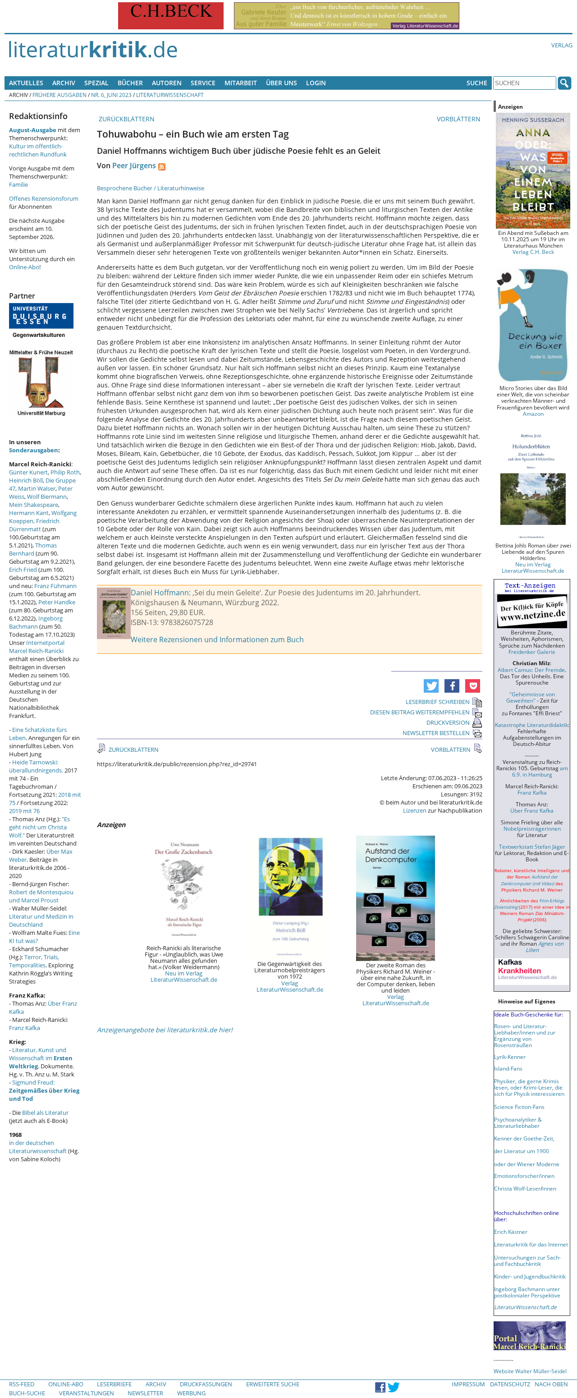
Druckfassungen (206, 1384)
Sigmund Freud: (44, 1090)
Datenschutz (510, 1384)
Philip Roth (65, 472)
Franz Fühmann (55, 586)
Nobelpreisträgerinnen (532, 828)
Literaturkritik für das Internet (531, 1244)
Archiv (63, 82)
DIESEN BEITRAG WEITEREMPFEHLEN (420, 712)
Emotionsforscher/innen (524, 1175)
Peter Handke (56, 602)
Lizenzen (414, 810)
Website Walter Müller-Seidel (530, 1371)
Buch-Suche (27, 1393)
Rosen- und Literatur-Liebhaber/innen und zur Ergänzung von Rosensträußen (524, 1035)
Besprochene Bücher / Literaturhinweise (150, 188)
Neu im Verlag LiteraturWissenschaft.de (184, 976)
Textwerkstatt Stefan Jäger (532, 846)
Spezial (96, 82)
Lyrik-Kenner (510, 1056)
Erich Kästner (510, 1231)
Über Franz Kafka (532, 810)
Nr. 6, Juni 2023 (111, 94)
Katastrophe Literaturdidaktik (531, 724)
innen (549, 1188)
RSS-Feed (21, 1384)
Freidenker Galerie (531, 651)
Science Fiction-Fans (519, 1106)
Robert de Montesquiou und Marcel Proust (41, 896)
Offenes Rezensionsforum (43, 198)
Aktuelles (26, 82)
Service (203, 82)
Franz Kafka (24, 1028)
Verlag (561, 45)
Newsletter (145, 1393)
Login (316, 82)
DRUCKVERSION (448, 722)
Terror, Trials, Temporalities (34, 961)
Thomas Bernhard (33, 549)
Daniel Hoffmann (160, 593)
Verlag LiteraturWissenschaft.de (289, 986)
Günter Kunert (28, 472)
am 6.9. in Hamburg (540, 771)
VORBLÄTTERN (459, 119)
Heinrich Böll (26, 480)
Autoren (167, 82)
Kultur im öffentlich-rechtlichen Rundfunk (38, 150)
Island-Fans (508, 1068)
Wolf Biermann (47, 496)
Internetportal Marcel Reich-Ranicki (36, 647)
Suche (477, 82)
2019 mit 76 (24, 811)
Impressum (468, 1384)
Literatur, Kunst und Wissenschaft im (41, 1058)
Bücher (130, 82)
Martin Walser (36, 488)
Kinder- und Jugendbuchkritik (530, 1276)
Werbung (191, 1393)
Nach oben (551, 1384)
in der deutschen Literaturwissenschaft (38, 1147)
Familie (18, 184)
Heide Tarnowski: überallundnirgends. (36, 766)
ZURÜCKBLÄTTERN (126, 119)
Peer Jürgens (134, 165)
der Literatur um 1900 (521, 1150)
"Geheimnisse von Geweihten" (530, 697)
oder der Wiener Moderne (526, 1164)
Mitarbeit (240, 82)
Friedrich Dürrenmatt (34, 525)
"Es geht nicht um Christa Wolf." (39, 827)
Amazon (533, 413)
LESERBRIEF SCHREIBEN (438, 702)
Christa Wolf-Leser (517, 1188)
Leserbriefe (114, 1384)
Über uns (281, 82)
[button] (431, 686)
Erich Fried (23, 570)
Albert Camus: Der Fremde (531, 669)
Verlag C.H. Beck (533, 251)
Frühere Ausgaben (59, 94)
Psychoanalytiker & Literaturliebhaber (518, 1122)
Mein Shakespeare (33, 505)
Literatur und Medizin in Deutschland (41, 920)
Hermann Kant (29, 513)
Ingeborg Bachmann (36, 622)
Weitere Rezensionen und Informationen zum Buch (217, 639)
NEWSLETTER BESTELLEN (436, 733)
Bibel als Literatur (45, 1112)
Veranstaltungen (86, 1393)
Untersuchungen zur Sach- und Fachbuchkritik (527, 1260)
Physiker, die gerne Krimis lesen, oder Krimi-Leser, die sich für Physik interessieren (529, 1087)
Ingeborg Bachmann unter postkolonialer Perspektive (527, 1292)
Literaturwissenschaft (170, 94)
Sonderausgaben (33, 450)
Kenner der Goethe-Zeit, (524, 1138)
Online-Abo (24, 267)
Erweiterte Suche (272, 1384)
